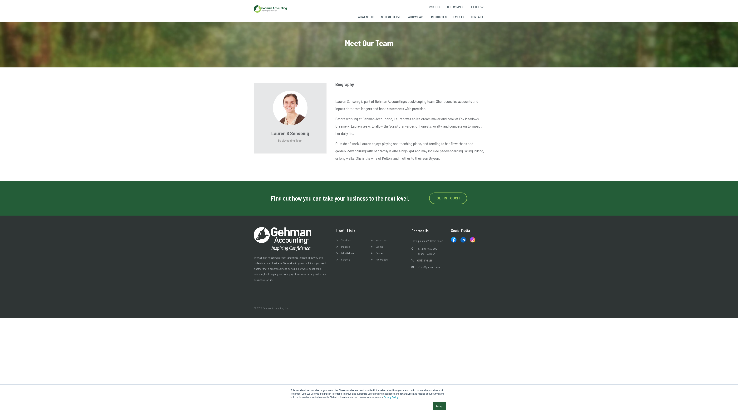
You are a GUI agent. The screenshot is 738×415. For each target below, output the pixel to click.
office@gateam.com (429, 267)
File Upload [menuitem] (477, 7)
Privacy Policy (391, 397)
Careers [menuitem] (434, 7)
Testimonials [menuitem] (455, 7)
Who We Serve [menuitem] (391, 17)
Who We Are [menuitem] (416, 17)
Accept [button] (439, 406)
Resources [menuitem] (439, 17)
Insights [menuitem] (345, 246)
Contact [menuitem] (477, 17)
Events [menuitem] (458, 17)
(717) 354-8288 (424, 260)
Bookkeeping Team (290, 140)
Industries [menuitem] (381, 240)
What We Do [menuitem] (366, 17)
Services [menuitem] (346, 240)
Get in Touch (448, 198)
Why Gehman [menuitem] (348, 253)
